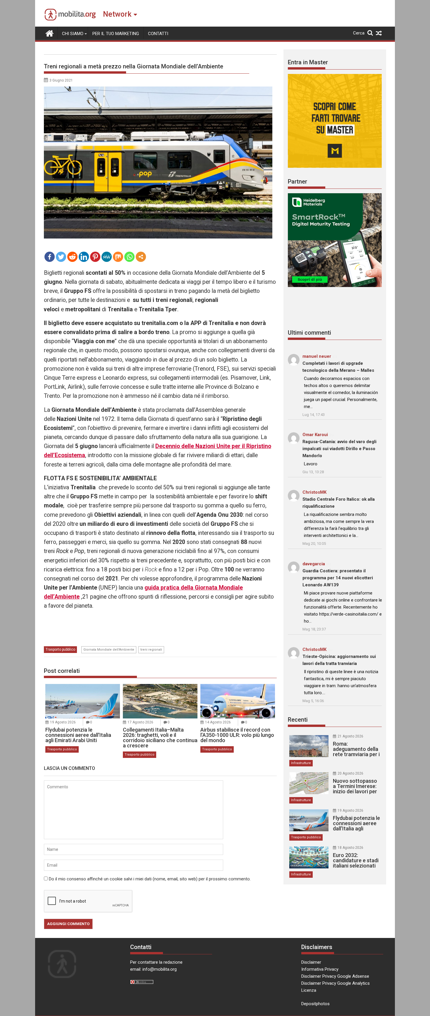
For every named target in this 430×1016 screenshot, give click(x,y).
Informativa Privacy (319, 969)
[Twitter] (61, 257)
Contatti (158, 33)
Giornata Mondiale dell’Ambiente (108, 650)
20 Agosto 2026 (350, 773)
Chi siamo (72, 33)
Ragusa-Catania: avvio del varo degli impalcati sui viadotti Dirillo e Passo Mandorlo (339, 448)
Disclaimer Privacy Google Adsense (335, 976)
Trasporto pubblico (60, 649)
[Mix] (118, 257)
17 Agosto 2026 (140, 722)
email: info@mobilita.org (153, 969)
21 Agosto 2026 (350, 736)
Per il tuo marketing (115, 33)
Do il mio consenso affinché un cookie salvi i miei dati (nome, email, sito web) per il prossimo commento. (150, 879)
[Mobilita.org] (49, 32)
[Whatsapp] (129, 257)
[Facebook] (49, 257)
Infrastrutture (301, 763)
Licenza (308, 990)
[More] (141, 257)
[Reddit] (72, 257)
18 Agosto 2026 (350, 848)
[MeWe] (107, 257)
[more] (141, 257)
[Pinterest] (95, 257)
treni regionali (151, 650)
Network (117, 14)
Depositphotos (315, 1003)
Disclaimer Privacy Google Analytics (335, 983)
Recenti (298, 719)
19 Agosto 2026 (63, 722)
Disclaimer (311, 962)
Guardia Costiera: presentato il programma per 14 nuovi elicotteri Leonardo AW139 (337, 578)
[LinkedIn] (84, 257)
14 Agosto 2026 (218, 722)
